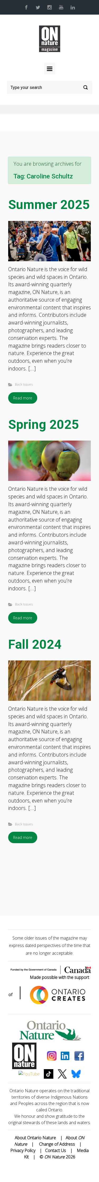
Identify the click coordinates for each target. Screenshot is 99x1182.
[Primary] (49, 68)
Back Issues (24, 384)
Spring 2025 (43, 424)
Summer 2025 (49, 204)
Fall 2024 (35, 644)
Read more (22, 397)
